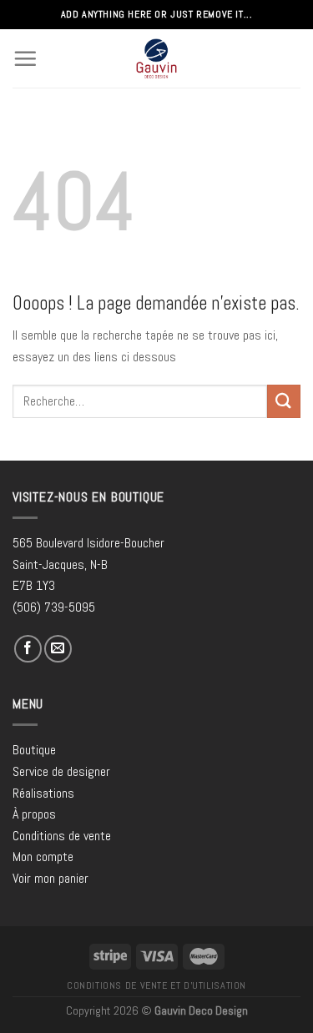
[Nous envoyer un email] (58, 649)
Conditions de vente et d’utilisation (156, 985)
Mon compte (43, 856)
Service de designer (61, 771)
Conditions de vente (62, 835)
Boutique (34, 749)
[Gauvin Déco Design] (156, 58)
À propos (34, 814)
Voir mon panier (50, 878)
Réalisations (43, 793)
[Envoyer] (283, 401)
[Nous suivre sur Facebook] (28, 649)
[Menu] (25, 58)
